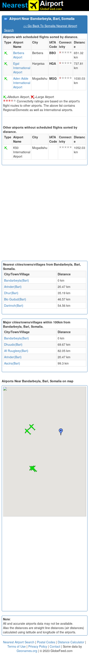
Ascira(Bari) (12, 363)
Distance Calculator (71, 642)
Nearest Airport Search (18, 642)
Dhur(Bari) (11, 293)
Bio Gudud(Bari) (15, 299)
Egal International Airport (21, 67)
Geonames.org (27, 651)
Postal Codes (46, 642)
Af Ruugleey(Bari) (16, 350)
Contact (55, 646)
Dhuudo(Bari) (13, 344)
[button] (28, 431)
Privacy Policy (38, 646)
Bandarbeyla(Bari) (16, 280)
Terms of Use (17, 646)
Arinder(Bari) (13, 286)
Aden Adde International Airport (21, 82)
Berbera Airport (18, 55)
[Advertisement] (44, 214)
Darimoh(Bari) (13, 305)
